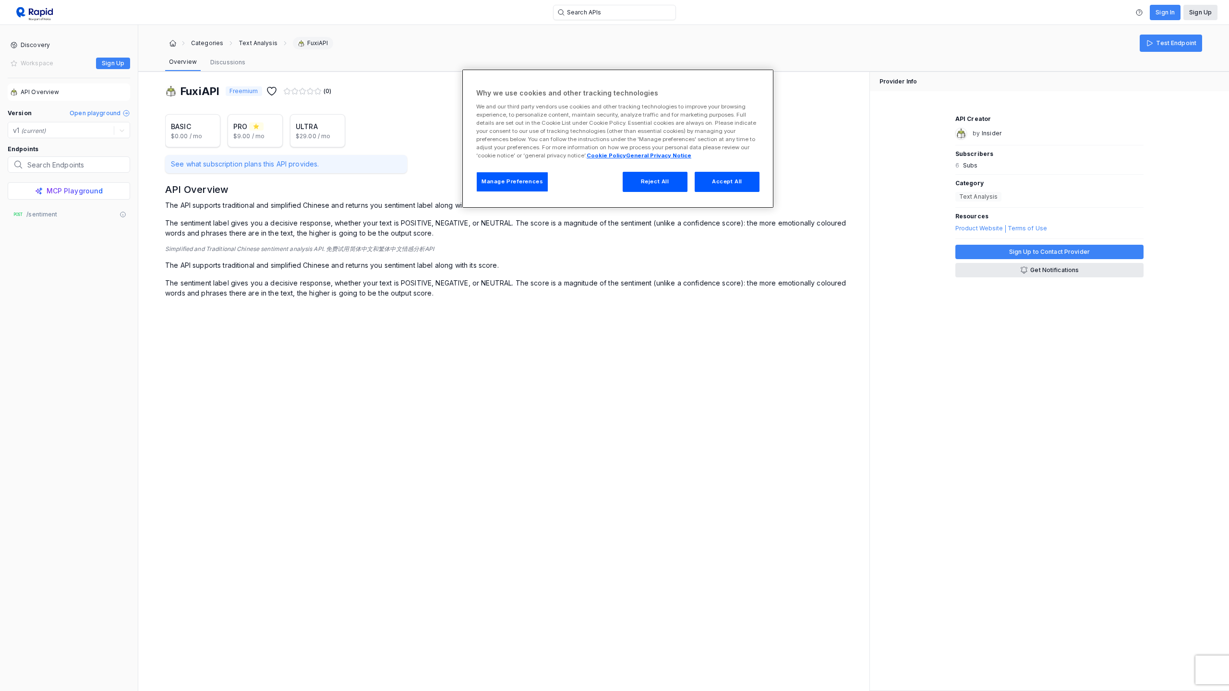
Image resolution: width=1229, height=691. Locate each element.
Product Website (979, 228)
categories (207, 43)
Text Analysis (258, 43)
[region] (618, 138)
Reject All (655, 181)
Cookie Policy (606, 155)
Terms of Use (1027, 228)
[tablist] (207, 62)
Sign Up (1200, 12)
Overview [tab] (183, 61)
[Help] (1139, 12)
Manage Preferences (512, 181)
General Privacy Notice (658, 155)
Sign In (1165, 12)
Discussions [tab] (227, 62)
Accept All (727, 181)
